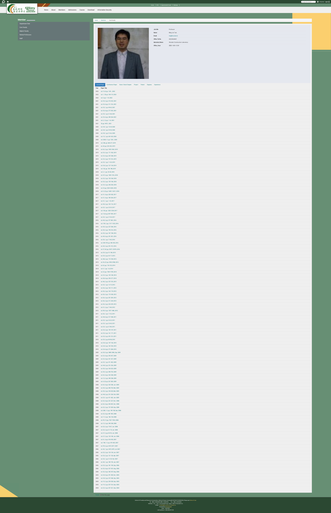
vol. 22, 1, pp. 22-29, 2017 (108, 207)
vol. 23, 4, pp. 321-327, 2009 (108, 359)
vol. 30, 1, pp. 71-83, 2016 (108, 239)
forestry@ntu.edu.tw (164, 505)
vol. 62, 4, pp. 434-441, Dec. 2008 (110, 404)
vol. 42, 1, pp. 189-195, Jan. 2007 (110, 462)
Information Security (104, 10)
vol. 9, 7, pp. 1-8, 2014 (107, 268)
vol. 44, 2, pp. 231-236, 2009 (108, 365)
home (96, 20)
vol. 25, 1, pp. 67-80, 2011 (108, 327)
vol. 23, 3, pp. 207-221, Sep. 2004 (110, 488)
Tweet (97, 495)
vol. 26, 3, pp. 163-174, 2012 (108, 291)
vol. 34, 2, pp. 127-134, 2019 (108, 165)
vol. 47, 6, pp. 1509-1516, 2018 (109, 175)
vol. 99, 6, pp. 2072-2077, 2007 (109, 446)
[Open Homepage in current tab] (8, 1)
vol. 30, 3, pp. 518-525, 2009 (108, 368)
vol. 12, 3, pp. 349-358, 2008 (108, 423)
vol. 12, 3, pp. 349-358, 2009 (108, 378)
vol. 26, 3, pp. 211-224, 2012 (108, 301)
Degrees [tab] (149, 84)
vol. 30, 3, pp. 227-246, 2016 (108, 227)
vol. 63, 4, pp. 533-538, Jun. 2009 (110, 385)
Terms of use (193, 500)
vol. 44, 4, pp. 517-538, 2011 (108, 317)
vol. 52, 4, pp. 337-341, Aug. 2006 (110, 468)
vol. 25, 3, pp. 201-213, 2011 (108, 336)
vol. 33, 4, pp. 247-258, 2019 (108, 156)
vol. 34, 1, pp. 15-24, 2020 (108, 127)
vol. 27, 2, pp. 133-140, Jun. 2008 (110, 436)
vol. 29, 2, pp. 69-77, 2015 (108, 256)
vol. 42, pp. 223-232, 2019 (108, 146)
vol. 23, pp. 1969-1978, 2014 (108, 272)
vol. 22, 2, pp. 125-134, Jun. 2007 (110, 452)
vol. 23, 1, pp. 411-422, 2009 (108, 362)
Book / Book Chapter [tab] (125, 84)
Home (152, 5)
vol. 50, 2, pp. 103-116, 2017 (108, 204)
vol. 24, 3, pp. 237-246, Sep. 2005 (110, 478)
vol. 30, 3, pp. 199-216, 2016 (108, 230)
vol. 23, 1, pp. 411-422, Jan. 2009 (110, 397)
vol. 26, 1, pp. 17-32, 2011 (108, 314)
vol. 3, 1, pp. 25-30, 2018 (107, 172)
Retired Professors (25, 35)
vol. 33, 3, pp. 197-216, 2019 (108, 159)
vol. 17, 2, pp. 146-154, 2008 (108, 417)
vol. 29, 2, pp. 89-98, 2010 (108, 339)
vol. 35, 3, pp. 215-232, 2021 (108, 101)
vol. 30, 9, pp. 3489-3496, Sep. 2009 (111, 352)
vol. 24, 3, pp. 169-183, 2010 (108, 346)
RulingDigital (168, 506)
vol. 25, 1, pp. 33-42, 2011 (108, 323)
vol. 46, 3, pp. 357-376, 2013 (108, 281)
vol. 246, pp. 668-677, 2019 (108, 143)
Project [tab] (136, 84)
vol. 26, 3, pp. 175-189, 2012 (108, 294)
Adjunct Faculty (24, 31)
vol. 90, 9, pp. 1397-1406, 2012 (109, 310)
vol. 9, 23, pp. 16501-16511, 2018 (110, 191)
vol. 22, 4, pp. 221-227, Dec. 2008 (110, 401)
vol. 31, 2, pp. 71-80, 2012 (108, 307)
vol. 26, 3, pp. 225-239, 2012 (108, 304)
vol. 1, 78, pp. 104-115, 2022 (108, 94)
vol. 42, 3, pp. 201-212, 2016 (108, 246)
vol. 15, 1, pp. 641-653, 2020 (108, 136)
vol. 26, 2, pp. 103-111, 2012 (108, 288)
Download (91, 10)
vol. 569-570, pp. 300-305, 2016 (109, 243)
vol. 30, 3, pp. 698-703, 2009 (108, 372)
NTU (158, 5)
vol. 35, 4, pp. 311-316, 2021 (108, 104)
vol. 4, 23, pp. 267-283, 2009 (108, 381)
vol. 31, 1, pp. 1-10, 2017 (107, 201)
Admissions (72, 10)
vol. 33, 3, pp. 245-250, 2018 (108, 185)
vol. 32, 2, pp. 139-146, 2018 (108, 181)
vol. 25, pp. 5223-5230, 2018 (108, 188)
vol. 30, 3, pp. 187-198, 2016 (108, 233)
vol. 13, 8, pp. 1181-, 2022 (108, 91)
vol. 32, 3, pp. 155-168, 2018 (108, 178)
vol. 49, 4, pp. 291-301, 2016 (108, 236)
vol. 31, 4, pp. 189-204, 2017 (108, 198)
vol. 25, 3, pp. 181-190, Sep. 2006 (110, 465)
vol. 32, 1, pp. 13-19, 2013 (108, 285)
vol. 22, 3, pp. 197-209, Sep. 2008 (110, 407)
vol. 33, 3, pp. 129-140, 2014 (108, 275)
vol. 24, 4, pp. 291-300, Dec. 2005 (110, 475)
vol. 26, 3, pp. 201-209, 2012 (108, 297)
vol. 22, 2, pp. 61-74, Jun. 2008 (109, 430)
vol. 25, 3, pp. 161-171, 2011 (108, 333)
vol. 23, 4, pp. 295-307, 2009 (108, 356)
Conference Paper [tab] (112, 84)
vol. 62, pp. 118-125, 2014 (108, 265)
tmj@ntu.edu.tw (173, 36)
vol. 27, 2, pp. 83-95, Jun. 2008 (109, 433)
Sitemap (176, 5)
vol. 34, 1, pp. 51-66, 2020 (108, 133)
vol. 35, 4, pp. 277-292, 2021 (108, 110)
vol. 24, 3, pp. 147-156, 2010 (108, 343)
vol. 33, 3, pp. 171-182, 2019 (108, 152)
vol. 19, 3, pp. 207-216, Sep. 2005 (110, 484)
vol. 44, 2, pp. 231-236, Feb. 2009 (110, 394)
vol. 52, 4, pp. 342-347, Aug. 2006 (110, 472)
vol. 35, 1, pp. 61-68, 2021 (108, 114)
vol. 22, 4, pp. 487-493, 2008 (108, 414)
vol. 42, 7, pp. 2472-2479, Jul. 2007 (110, 449)
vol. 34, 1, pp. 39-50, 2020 (108, 130)
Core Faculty (23, 27)
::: (150, 5)
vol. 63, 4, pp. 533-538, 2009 (108, 375)
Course (82, 10)
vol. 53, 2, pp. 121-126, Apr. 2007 (110, 455)
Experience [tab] (157, 84)
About (53, 10)
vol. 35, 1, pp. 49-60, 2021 (108, 107)
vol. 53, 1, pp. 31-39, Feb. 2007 (109, 459)
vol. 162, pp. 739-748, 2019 (108, 168)
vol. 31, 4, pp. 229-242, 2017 (108, 194)
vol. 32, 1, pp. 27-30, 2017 (108, 217)
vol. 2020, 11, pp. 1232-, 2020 (109, 139)
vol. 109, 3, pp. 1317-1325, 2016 (109, 223)
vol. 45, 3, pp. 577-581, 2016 (108, 220)
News (46, 10)
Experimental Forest (166, 5)
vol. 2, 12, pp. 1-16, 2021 (107, 120)
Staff (21, 38)
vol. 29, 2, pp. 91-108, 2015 (108, 252)
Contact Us (173, 505)
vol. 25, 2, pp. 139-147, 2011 (108, 330)
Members (62, 10)
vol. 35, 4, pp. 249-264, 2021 (108, 117)
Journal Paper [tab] (100, 84)
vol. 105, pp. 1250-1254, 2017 (109, 210)
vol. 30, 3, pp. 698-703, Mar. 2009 (110, 388)
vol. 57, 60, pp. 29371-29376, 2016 (110, 249)
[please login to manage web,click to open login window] (3, 1)
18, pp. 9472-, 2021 (106, 123)
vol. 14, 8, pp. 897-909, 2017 (108, 214)
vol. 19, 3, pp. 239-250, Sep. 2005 (110, 481)
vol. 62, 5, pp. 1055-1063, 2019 (109, 149)
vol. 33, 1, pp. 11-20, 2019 (108, 162)
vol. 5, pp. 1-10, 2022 (106, 98)
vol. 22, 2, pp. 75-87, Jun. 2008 (109, 426)
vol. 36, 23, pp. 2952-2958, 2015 (109, 262)
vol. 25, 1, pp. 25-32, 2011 (108, 320)
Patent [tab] (142, 84)
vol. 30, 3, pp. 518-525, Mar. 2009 (110, 391)
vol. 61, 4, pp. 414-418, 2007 (108, 439)
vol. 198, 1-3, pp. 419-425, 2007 (109, 443)
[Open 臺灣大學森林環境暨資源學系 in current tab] (22, 8)
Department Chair (25, 23)
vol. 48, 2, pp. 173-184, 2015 (108, 259)
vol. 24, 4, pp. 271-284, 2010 (108, 349)
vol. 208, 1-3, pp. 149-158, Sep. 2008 (111, 410)
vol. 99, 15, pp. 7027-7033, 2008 (109, 420)
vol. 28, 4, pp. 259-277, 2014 (108, 278)
